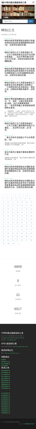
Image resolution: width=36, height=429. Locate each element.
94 (12, 240)
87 (12, 236)
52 (12, 219)
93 (8, 240)
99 (3, 243)
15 (3, 202)
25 (17, 205)
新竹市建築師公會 (5, 393)
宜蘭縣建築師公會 (5, 384)
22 (3, 205)
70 (31, 226)
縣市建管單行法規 (5, 361)
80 (12, 233)
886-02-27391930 (19, 338)
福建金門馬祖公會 (5, 382)
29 (3, 209)
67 (17, 226)
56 (31, 219)
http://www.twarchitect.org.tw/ (12, 353)
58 (8, 222)
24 (12, 205)
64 (3, 226)
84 (31, 233)
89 (22, 236)
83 (26, 233)
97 (26, 240)
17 (12, 202)
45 (12, 216)
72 (8, 229)
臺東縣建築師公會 (5, 411)
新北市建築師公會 (5, 374)
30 (8, 209)
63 (31, 222)
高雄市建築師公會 (5, 372)
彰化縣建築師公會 (5, 397)
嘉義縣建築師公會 (5, 403)
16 (8, 202)
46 (17, 216)
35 (31, 209)
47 (22, 216)
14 (29, 198)
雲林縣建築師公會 (5, 401)
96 (22, 240)
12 (20, 198)
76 (26, 229)
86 (8, 236)
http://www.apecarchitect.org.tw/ (20, 346)
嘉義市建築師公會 (5, 405)
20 (26, 202)
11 (16, 198)
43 (3, 216)
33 (22, 209)
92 (3, 240)
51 (8, 219)
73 (12, 229)
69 (26, 226)
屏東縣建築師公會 (5, 407)
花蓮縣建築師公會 (5, 409)
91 (31, 236)
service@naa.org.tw (11, 339)
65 (8, 226)
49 (31, 216)
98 (31, 240)
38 (12, 212)
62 (26, 222)
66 (12, 226)
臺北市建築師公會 (5, 370)
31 (12, 209)
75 (22, 229)
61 (22, 222)
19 (22, 202)
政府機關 (3, 359)
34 (26, 209)
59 (12, 222)
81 (17, 233)
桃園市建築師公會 (5, 380)
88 (17, 236)
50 (3, 219)
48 (26, 216)
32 (17, 209)
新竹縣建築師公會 (5, 388)
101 (13, 243)
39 (17, 212)
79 (8, 233)
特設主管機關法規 (5, 363)
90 (26, 236)
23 (8, 205)
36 (3, 212)
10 (11, 198)
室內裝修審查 (4, 365)
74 (17, 229)
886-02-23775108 (8, 338)
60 (17, 222)
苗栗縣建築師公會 (5, 395)
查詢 (30, 21)
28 (31, 205)
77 (31, 229)
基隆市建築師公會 (5, 386)
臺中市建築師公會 (5, 376)
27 (26, 205)
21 (31, 202)
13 (25, 198)
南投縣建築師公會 (5, 399)
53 (17, 219)
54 (22, 219)
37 (8, 212)
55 (26, 219)
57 (3, 222)
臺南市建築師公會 (5, 378)
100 (8, 243)
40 (22, 212)
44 (8, 216)
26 (22, 205)
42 (31, 212)
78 (3, 233)
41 (26, 212)
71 (3, 229)
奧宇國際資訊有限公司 (30, 423)
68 (22, 226)
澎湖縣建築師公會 (5, 412)
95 (17, 240)
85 (3, 236)
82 (22, 233)
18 (17, 202)
